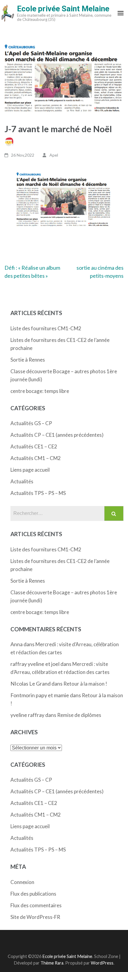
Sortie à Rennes (27, 360)
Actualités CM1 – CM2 (35, 458)
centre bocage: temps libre (39, 391)
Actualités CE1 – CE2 (33, 446)
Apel (53, 155)
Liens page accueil (30, 470)
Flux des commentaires (36, 905)
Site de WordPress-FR (35, 917)
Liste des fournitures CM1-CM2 (45, 328)
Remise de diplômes (79, 715)
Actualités (21, 481)
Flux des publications (33, 894)
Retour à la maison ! (85, 684)
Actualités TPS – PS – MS (38, 493)
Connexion (22, 882)
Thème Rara (51, 962)
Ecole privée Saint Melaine (63, 8)
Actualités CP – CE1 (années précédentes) (57, 435)
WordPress (102, 962)
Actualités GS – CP (31, 423)
